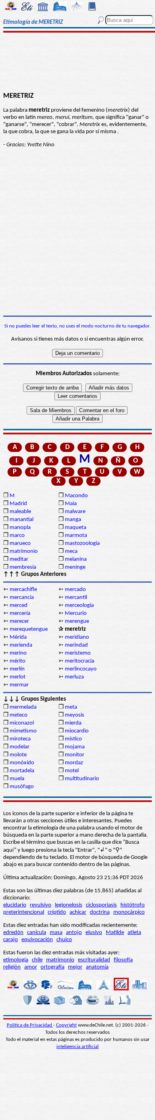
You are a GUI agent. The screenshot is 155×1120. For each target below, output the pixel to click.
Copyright (66, 1025)
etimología (15, 960)
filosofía (123, 960)
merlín (17, 669)
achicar (78, 912)
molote (18, 755)
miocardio (77, 731)
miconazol (22, 723)
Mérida (18, 637)
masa (56, 933)
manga (73, 520)
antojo (74, 933)
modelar (19, 747)
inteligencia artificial (77, 1046)
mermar (19, 685)
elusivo (93, 933)
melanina (76, 559)
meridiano (77, 637)
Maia (71, 504)
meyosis (74, 715)
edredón (13, 933)
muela (17, 779)
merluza (74, 677)
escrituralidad (94, 960)
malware (75, 512)
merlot (17, 677)
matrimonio (24, 551)
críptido (57, 912)
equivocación (37, 940)
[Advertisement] (77, 62)
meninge (75, 567)
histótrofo (132, 905)
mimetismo (23, 731)
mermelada (23, 707)
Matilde (115, 933)
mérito (17, 661)
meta (71, 707)
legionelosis (68, 905)
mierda (73, 723)
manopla (20, 528)
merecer (19, 621)
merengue (77, 621)
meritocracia (79, 661)
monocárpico (129, 912)
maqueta (75, 528)
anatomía (97, 967)
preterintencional (23, 912)
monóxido (22, 763)
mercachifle (23, 590)
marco (17, 536)
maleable (20, 512)
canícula (36, 933)
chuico (64, 940)
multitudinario (82, 779)
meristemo (78, 653)
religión (12, 967)
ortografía (52, 967)
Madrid (18, 504)
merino (18, 653)
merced (18, 605)
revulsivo (40, 905)
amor (30, 967)
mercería (20, 613)
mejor (75, 967)
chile (37, 960)
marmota (76, 536)
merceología (79, 605)
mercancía (22, 598)
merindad (76, 645)
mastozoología (82, 543)
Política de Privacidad (30, 1025)
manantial (21, 520)
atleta (134, 933)
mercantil (76, 598)
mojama (75, 747)
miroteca (20, 739)
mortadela (22, 771)
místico (73, 739)
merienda (21, 645)
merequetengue (29, 629)
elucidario (14, 905)
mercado (75, 590)
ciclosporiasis (101, 905)
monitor (74, 755)
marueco (20, 543)
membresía (23, 567)
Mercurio (76, 613)
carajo (10, 940)
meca (71, 551)
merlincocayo (81, 669)
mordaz (74, 763)
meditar (19, 559)
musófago (22, 787)
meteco (18, 715)
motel (72, 771)
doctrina (100, 912)
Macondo (76, 496)
